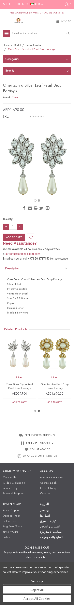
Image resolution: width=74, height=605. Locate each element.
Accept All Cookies (37, 598)
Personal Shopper (13, 493)
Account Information (51, 477)
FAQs (6, 537)
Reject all (37, 590)
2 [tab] (39, 411)
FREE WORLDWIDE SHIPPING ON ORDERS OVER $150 (37, 13)
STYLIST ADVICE (40, 449)
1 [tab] (35, 411)
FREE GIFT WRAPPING (40, 442)
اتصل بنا (45, 516)
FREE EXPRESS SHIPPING (40, 435)
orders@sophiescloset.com (23, 253)
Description (12, 268)
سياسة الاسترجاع (51, 532)
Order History (48, 488)
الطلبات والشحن (50, 526)
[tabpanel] (19, 371)
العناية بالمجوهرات (51, 537)
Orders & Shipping (14, 482)
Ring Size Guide (12, 526)
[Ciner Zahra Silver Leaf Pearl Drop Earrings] (35, 200)
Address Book (48, 482)
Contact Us (9, 477)
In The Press (9, 521)
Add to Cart (19, 402)
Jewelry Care (10, 531)
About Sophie (11, 510)
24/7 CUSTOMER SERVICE (40, 455)
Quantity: (8, 219)
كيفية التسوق (48, 521)
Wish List (45, 493)
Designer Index (11, 515)
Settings (37, 581)
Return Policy (10, 488)
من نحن (45, 510)
